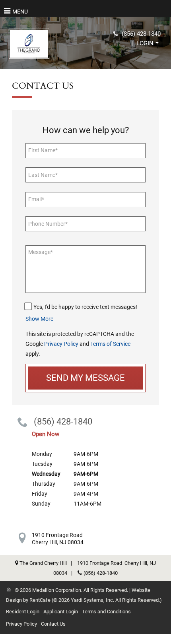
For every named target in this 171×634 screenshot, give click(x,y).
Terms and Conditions (106, 612)
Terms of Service (110, 344)
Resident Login (22, 612)
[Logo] (29, 43)
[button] (147, 43)
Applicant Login (60, 612)
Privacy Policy (61, 344)
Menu (20, 11)
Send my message (85, 378)
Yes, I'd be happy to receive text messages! (85, 307)
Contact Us (53, 624)
